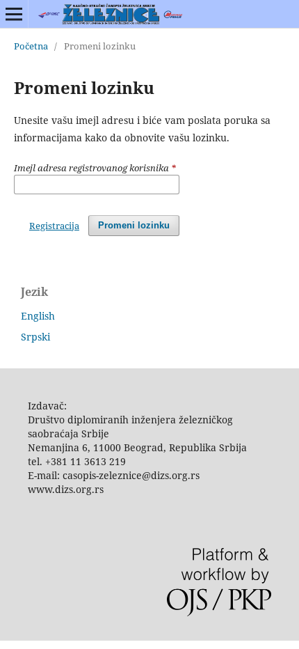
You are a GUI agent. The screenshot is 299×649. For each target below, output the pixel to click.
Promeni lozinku (134, 225)
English (38, 315)
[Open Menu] (14, 14)
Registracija (54, 225)
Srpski (35, 336)
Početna (31, 46)
